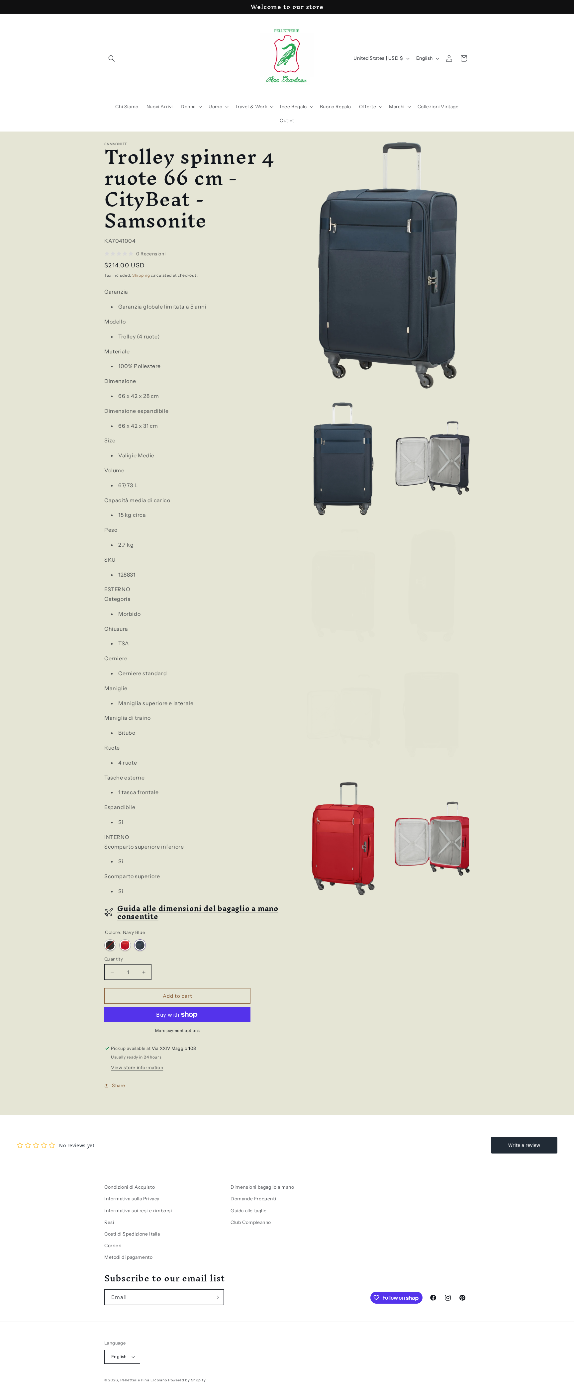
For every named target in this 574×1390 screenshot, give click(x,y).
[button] (111, 58)
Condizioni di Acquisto (129, 1187)
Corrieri (113, 1246)
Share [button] (118, 1085)
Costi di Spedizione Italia (132, 1234)
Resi (109, 1222)
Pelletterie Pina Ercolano (143, 1380)
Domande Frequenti (253, 1199)
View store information (137, 1067)
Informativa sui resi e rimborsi (138, 1211)
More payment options (177, 1030)
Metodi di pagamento (128, 1257)
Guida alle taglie (248, 1211)
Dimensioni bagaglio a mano (262, 1187)
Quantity (113, 959)
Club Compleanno (251, 1222)
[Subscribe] (216, 1297)
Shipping (141, 275)
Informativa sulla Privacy (131, 1199)
